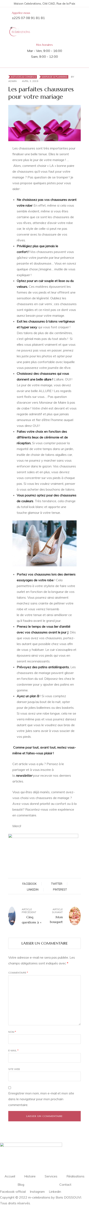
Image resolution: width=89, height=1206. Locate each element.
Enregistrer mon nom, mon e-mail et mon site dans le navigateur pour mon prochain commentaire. (41, 1099)
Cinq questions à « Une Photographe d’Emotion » (31, 919)
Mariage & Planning (54, 76)
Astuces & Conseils (23, 76)
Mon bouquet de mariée (55, 919)
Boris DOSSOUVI (68, 1197)
